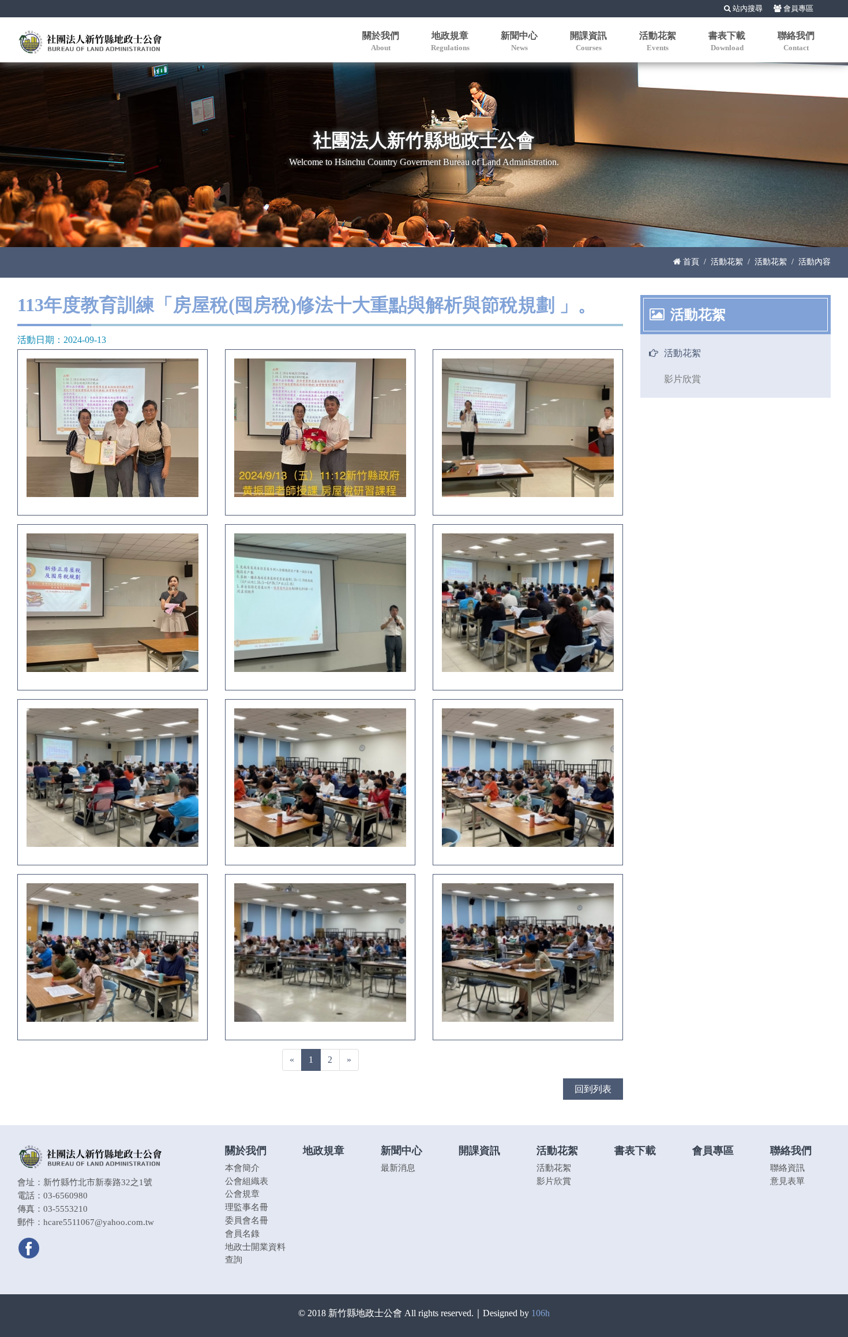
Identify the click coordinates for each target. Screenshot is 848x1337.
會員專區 (797, 9)
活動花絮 (727, 261)
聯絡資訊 (787, 1167)
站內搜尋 (747, 9)
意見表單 (787, 1181)
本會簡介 (242, 1167)
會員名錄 (242, 1233)
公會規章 (242, 1193)
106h (540, 1313)
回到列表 (593, 1089)
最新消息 (398, 1167)
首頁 (690, 261)
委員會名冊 (246, 1220)
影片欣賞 (682, 379)
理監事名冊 (246, 1207)
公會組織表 (246, 1181)
